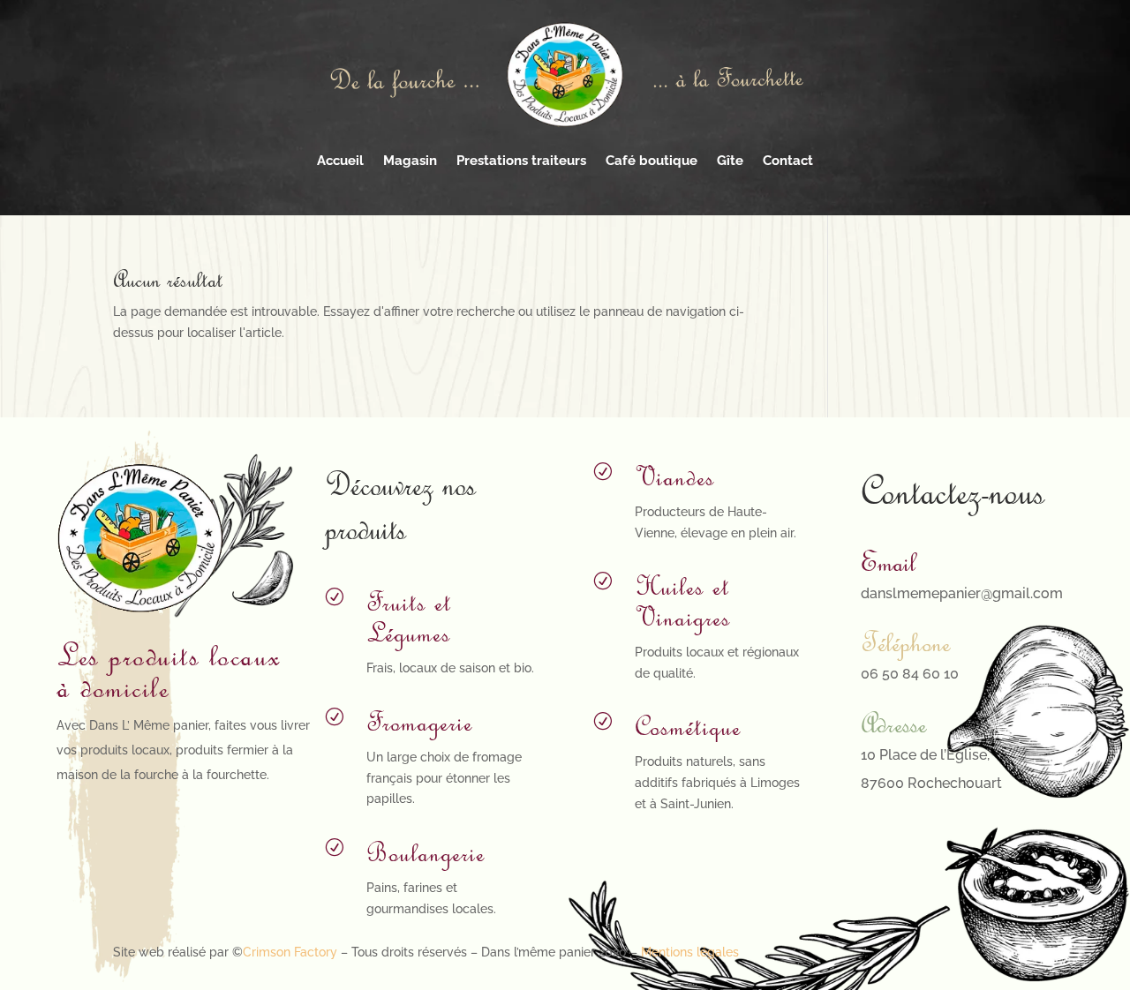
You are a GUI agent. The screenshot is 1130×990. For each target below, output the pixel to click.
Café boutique (651, 161)
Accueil (340, 161)
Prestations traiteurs (521, 161)
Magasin (410, 161)
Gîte (730, 161)
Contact (788, 161)
